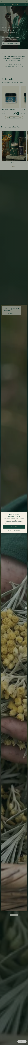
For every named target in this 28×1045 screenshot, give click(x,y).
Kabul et (14, 526)
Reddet (9, 530)
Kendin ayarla (17, 530)
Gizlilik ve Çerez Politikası (17, 523)
